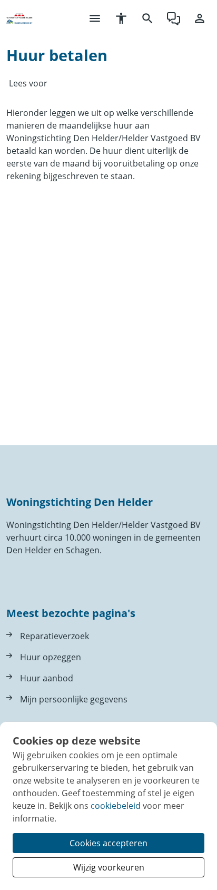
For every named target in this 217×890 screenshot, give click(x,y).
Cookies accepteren (108, 843)
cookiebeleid (116, 805)
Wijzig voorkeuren (108, 867)
